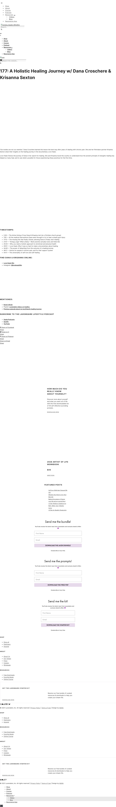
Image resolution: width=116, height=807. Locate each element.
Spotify (6, 322)
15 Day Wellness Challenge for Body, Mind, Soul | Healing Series (57, 506)
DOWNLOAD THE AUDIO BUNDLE (58, 545)
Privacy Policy (35, 708)
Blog (11, 800)
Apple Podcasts (9, 319)
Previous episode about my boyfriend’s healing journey (23, 309)
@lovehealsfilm (16, 265)
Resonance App (11, 802)
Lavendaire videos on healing (19, 307)
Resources (10, 796)
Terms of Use (46, 708)
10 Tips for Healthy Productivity (57, 510)
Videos (12, 798)
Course (8, 791)
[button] (1, 29)
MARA (61, 708)
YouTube (7, 324)
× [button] (0, 35)
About (8, 789)
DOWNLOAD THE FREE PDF (58, 585)
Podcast (9, 793)
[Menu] (0, 33)
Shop (8, 787)
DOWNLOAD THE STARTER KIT (58, 625)
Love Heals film (9, 263)
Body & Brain (8, 305)
